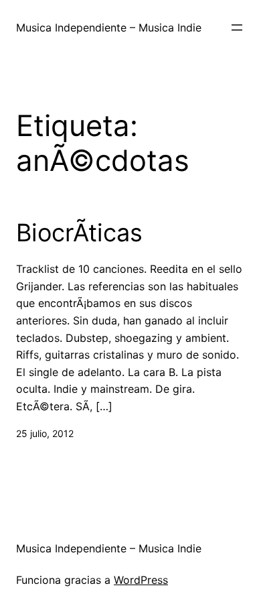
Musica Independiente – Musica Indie (108, 27)
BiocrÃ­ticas (79, 233)
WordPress (141, 580)
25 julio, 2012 (45, 433)
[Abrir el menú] (237, 27)
